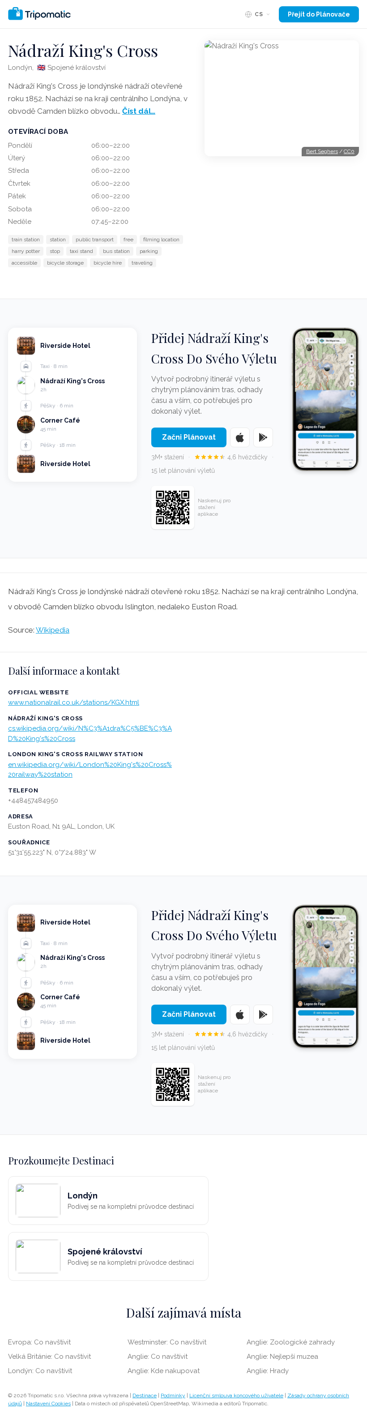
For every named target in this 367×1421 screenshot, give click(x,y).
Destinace (144, 1395)
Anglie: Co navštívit (158, 1357)
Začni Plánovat (189, 437)
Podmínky (173, 1395)
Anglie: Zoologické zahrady (291, 1342)
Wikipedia (52, 629)
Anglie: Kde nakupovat (164, 1371)
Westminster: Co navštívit (167, 1342)
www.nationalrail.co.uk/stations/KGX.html (73, 702)
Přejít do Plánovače (319, 14)
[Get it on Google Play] (263, 437)
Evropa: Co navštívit (39, 1342)
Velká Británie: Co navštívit (49, 1357)
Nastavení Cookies (48, 1403)
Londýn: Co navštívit (40, 1371)
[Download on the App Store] (240, 437)
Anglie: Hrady (268, 1371)
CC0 (349, 151)
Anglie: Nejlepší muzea (282, 1357)
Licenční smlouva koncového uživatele (236, 1395)
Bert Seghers (322, 151)
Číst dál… (138, 111)
